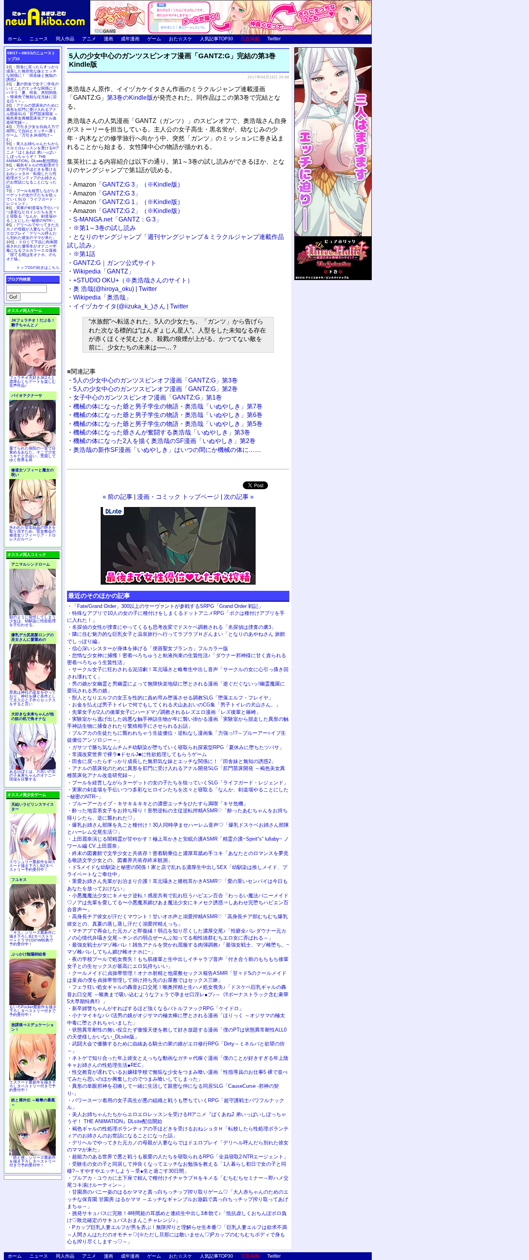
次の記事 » (239, 496)
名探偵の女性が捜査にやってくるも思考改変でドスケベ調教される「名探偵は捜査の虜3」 (174, 627)
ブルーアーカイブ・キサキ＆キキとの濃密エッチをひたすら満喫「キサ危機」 (160, 804)
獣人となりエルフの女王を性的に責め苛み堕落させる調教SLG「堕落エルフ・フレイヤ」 (172, 698)
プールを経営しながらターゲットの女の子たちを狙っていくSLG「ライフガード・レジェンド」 (180, 783)
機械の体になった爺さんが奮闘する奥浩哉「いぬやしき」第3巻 (161, 432)
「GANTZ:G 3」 (107, 193)
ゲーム (154, 39)
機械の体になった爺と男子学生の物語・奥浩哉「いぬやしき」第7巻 (168, 406)
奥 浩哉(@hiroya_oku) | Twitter (115, 289)
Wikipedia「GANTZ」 (103, 271)
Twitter (274, 39)
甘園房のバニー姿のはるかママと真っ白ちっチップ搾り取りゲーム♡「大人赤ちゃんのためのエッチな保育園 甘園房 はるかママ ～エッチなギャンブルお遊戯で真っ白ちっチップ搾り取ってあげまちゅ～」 (178, 1199)
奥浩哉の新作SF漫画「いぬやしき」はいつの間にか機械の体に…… (167, 450)
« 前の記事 (117, 496)
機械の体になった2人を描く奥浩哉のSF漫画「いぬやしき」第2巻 (164, 441)
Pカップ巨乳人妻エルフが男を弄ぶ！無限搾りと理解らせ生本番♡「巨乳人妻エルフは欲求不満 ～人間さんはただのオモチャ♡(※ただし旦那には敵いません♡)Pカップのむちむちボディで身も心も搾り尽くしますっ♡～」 (177, 1234)
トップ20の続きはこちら (38, 267)
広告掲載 (250, 39)
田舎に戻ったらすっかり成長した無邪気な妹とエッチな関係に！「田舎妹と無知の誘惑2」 (174, 761)
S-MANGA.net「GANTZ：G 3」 (117, 219)
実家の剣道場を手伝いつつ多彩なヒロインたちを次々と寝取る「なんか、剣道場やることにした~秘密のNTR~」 (32, 214)
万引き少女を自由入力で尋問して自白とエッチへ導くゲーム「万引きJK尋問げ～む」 (32, 133)
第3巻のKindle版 (130, 97)
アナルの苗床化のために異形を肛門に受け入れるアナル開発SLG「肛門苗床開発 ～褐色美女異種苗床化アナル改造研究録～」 (32, 114)
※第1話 (84, 254)
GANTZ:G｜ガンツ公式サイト (114, 263)
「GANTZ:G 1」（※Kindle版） (128, 202)
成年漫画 (130, 39)
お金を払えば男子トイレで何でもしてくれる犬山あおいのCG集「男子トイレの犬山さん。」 (176, 705)
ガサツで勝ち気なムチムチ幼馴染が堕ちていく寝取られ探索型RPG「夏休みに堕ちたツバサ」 (178, 747)
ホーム (15, 39)
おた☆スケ (180, 39)
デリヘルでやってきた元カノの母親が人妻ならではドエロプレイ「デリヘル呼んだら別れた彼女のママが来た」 (32, 231)
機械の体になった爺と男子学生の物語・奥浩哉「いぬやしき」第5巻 (168, 424)
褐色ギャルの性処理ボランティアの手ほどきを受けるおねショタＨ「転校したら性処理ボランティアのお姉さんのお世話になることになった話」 (32, 176)
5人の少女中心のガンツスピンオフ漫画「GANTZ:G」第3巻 (155, 380)
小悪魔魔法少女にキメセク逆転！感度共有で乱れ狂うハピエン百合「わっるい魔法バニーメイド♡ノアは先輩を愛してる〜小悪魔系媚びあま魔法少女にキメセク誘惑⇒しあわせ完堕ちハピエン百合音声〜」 (178, 902)
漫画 (108, 39)
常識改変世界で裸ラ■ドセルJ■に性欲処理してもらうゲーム (139, 754)
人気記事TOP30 (216, 39)
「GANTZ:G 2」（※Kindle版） (128, 211)
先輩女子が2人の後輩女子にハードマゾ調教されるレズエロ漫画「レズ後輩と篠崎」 (166, 712)
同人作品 (65, 39)
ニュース (38, 39)
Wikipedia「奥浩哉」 (102, 297)
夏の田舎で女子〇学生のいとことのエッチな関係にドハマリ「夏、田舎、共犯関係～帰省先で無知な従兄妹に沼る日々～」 (32, 92)
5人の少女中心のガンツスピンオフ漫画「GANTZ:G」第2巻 (155, 389)
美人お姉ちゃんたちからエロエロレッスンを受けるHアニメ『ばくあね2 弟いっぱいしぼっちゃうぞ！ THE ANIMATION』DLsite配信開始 (32, 152)
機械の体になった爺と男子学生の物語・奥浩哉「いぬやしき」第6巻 (168, 415)
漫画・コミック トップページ (178, 496)
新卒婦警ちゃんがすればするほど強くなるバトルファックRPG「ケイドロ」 (158, 1008)
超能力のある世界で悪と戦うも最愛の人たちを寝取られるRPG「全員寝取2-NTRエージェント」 (180, 1157)
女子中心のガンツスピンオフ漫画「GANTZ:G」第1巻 (147, 397)
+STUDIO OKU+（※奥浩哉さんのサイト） (133, 280)
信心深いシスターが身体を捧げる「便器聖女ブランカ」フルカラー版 (150, 648)
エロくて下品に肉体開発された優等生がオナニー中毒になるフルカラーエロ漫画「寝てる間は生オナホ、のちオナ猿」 (31, 250)
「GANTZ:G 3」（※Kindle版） (128, 184)
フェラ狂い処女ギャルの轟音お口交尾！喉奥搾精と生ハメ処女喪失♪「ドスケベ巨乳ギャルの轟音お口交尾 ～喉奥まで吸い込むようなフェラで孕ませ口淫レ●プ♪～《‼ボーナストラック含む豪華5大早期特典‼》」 (178, 994)
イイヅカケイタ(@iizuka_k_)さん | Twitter (130, 306)
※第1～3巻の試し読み (104, 228)
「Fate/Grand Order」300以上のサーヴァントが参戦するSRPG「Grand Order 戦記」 (167, 606)
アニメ (89, 39)
